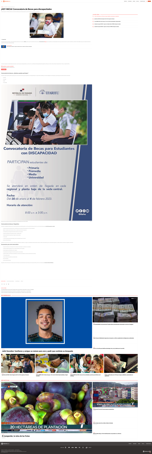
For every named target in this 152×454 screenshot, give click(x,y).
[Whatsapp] (6, 284)
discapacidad (17, 281)
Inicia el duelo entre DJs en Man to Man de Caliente (103, 423)
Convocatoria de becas (10, 281)
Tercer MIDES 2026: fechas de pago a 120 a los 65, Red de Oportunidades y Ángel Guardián (107, 21)
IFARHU (22, 281)
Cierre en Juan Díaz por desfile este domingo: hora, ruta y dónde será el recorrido (108, 348)
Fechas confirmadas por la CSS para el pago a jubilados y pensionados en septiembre (106, 16)
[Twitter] (4, 284)
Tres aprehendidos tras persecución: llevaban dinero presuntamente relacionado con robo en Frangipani (17, 289)
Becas (45, 41)
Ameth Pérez (94, 410)
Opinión (134, 1)
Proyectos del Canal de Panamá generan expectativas (103, 409)
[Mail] (8, 284)
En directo (149, 1)
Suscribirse (4, 69)
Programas (129, 1)
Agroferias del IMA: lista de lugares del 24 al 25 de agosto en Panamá (15, 374)
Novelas (137, 1)
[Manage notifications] (150, 452)
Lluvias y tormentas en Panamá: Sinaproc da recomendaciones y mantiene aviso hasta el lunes (16, 292)
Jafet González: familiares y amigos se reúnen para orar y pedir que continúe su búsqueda (19, 46)
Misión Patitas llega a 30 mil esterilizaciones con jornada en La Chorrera (107, 433)
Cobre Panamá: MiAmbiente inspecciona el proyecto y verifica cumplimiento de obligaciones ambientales (113, 338)
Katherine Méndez (95, 434)
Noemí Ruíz (4, 39)
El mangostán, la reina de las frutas (16, 436)
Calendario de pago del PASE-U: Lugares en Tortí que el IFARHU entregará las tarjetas (106, 26)
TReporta (125, 1)
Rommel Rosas (3, 437)
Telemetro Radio (142, 1)
